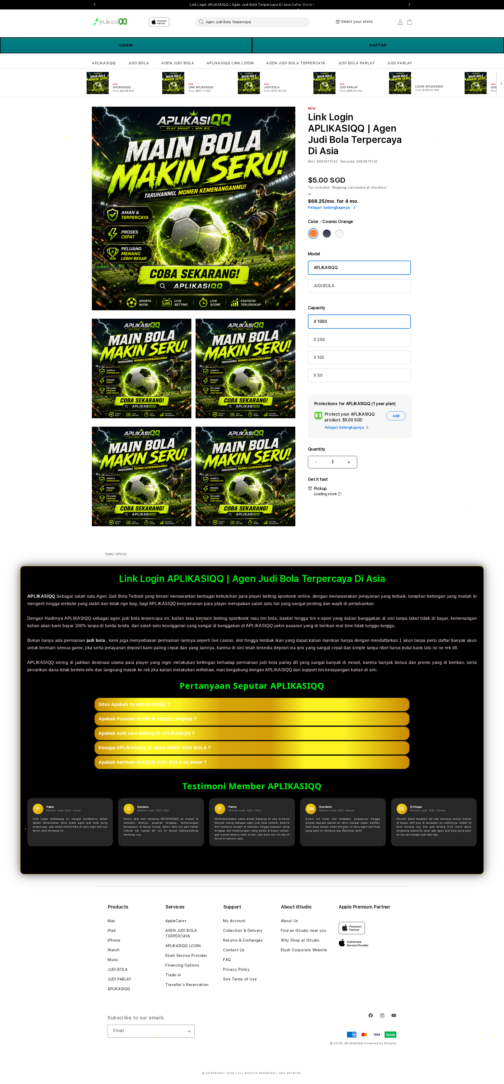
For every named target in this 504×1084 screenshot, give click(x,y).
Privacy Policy (236, 969)
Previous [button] (94, 4)
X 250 (319, 339)
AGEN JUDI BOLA (177, 63)
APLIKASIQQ (104, 63)
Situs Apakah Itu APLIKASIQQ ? (134, 704)
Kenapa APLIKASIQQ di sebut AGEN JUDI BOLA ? (154, 747)
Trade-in (173, 975)
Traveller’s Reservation (187, 985)
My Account (234, 921)
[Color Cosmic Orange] (313, 233)
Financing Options (182, 965)
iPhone (114, 940)
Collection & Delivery (243, 930)
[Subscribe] (188, 1031)
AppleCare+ (176, 921)
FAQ (227, 960)
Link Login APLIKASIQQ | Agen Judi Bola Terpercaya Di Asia (252, 5)
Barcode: (347, 161)
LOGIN (126, 45)
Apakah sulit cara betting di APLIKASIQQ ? (146, 733)
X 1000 (320, 321)
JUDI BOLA (138, 63)
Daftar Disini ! (303, 5)
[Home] (110, 22)
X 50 (318, 375)
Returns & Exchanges (243, 940)
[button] (104, 63)
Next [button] (409, 4)
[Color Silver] (339, 233)
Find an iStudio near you (303, 930)
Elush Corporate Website (304, 950)
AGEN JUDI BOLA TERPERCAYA (296, 63)
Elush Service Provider (186, 955)
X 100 (318, 357)
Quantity (316, 449)
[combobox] (252, 22)
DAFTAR (378, 45)
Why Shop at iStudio (300, 940)
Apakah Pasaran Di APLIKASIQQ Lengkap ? (147, 718)
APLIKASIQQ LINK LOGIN (230, 63)
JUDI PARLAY (399, 63)
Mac (112, 921)
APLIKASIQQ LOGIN (183, 946)
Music (113, 960)
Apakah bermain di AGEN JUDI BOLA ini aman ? (152, 762)
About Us (289, 921)
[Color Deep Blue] (327, 233)
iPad (112, 930)
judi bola (96, 640)
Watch (114, 950)
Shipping (339, 187)
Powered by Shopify (380, 1043)
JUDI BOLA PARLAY (356, 63)
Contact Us (234, 950)
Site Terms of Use (240, 979)
